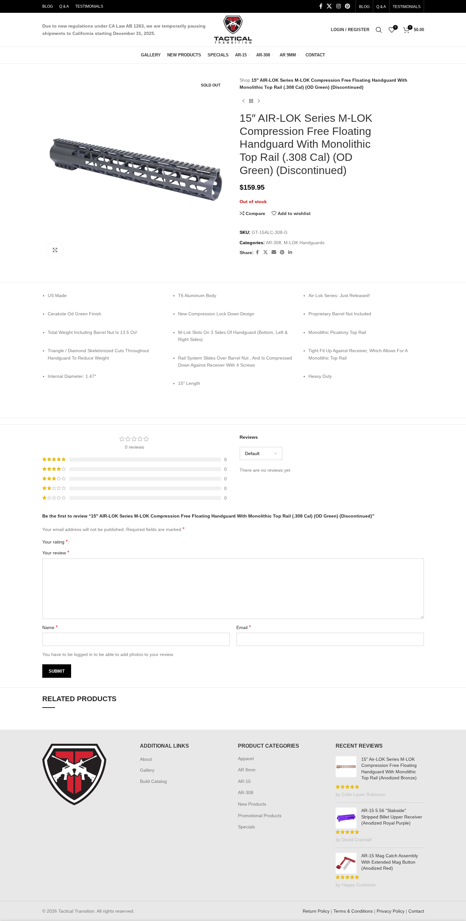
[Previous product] (243, 101)
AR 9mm (247, 769)
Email (243, 627)
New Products (252, 804)
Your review (55, 552)
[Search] (378, 29)
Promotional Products (260, 815)
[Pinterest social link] (347, 6)
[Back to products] (251, 101)
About (146, 759)
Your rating (55, 541)
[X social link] (329, 6)
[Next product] (259, 101)
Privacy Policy (391, 911)
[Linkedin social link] (290, 252)
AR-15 (244, 781)
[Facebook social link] (321, 6)
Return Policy (316, 911)
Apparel (246, 758)
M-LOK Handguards (304, 242)
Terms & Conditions (353, 911)
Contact (416, 911)
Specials (246, 826)
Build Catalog (153, 781)
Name (50, 627)
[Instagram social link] (338, 6)
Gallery (147, 770)
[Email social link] (274, 252)
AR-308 (273, 242)
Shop (245, 80)
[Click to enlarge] (55, 250)
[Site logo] (233, 29)
